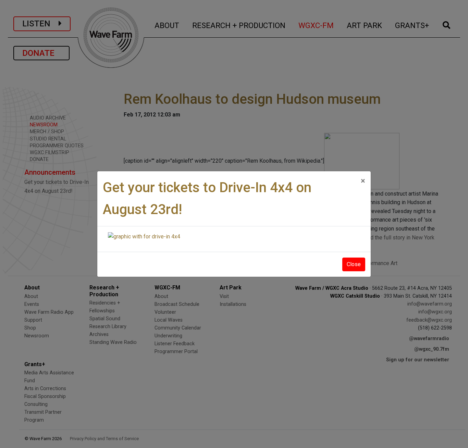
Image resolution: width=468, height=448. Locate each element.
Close (354, 264)
